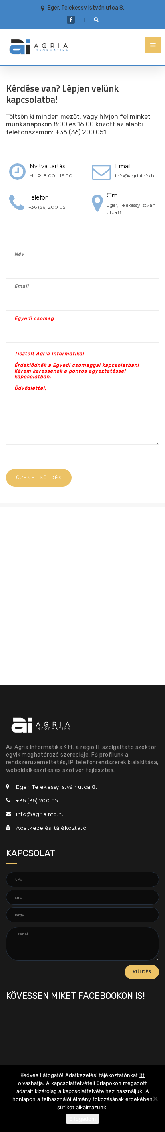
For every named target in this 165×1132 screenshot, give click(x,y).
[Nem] (155, 1099)
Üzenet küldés (39, 477)
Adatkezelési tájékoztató (51, 828)
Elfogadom (82, 1119)
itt (142, 1075)
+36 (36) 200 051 (47, 207)
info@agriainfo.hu (136, 176)
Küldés (142, 972)
